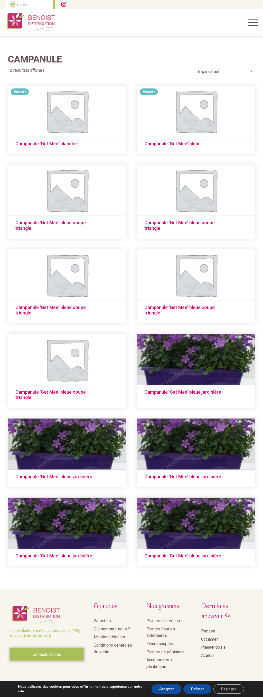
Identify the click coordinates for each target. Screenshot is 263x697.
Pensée (208, 631)
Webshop (102, 620)
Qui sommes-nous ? (112, 629)
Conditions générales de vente (113, 648)
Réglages (228, 688)
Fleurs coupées (160, 643)
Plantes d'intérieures (165, 620)
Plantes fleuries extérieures (160, 632)
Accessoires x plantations (159, 663)
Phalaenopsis (213, 647)
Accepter (166, 688)
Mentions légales (109, 637)
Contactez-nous (47, 654)
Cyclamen (210, 639)
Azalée (207, 655)
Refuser (197, 688)
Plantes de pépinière (165, 651)
